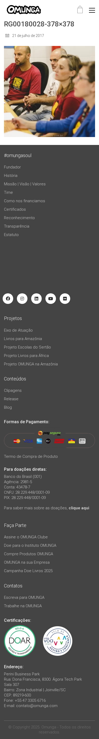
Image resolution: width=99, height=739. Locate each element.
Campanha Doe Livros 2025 (28, 570)
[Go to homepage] (24, 10)
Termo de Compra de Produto (31, 456)
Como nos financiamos (24, 201)
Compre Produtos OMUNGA (28, 554)
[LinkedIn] (36, 298)
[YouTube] (50, 298)
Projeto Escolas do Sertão (27, 347)
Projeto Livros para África (26, 355)
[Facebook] (8, 298)
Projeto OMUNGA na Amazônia (31, 364)
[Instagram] (22, 298)
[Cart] (80, 10)
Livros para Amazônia (23, 338)
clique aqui (79, 508)
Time (8, 192)
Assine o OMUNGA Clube (26, 537)
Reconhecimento (19, 217)
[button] (92, 10)
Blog (8, 407)
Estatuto (11, 234)
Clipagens (13, 390)
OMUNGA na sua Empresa (27, 562)
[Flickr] (65, 298)
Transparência (16, 226)
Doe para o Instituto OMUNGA (30, 545)
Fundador (12, 167)
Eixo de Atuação (18, 330)
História (10, 175)
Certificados (15, 209)
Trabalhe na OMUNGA (23, 606)
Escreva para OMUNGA (24, 597)
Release (11, 399)
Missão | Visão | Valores (25, 184)
